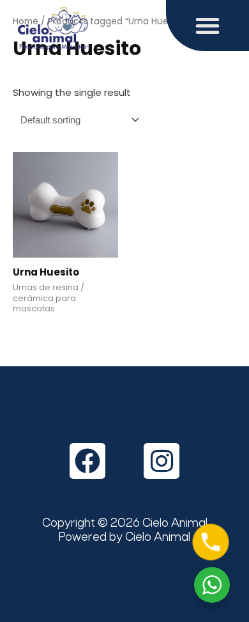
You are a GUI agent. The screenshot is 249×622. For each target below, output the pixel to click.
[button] (207, 25)
